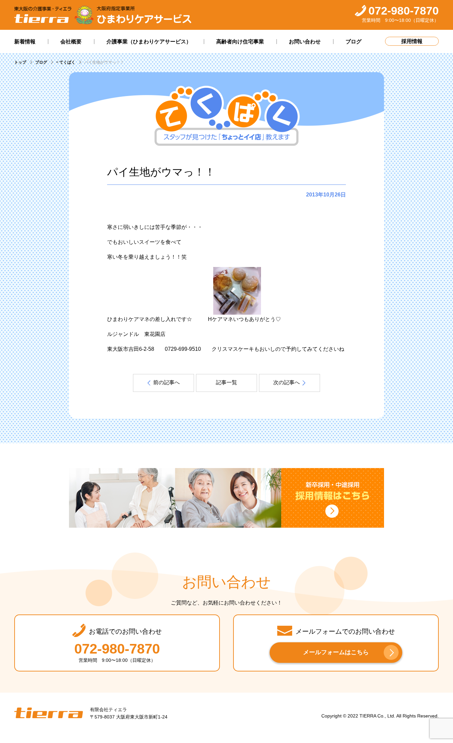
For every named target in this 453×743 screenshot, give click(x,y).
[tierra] (42, 15)
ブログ (41, 62)
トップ (20, 62)
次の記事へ (286, 382)
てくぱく (67, 62)
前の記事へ (166, 382)
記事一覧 (226, 382)
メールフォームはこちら (336, 652)
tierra (48, 713)
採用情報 (411, 41)
